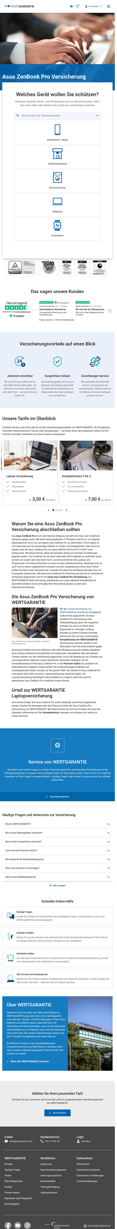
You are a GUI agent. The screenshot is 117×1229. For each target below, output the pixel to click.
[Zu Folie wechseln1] (53, 510)
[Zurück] (48, 510)
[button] (93, 6)
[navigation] (57, 1138)
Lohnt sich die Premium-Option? (21, 850)
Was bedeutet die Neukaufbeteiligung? (24, 859)
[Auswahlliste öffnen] (97, 116)
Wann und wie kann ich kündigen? (22, 868)
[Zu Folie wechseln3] (59, 510)
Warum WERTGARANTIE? (18, 824)
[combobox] (57, 116)
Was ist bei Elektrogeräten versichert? (24, 832)
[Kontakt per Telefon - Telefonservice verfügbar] (77, 6)
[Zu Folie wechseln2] (56, 510)
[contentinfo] (97, 1226)
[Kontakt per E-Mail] (71, 6)
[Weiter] (66, 510)
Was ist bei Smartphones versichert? (23, 841)
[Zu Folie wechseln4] (62, 510)
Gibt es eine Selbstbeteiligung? (20, 877)
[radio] (57, 133)
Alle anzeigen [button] (59, 885)
